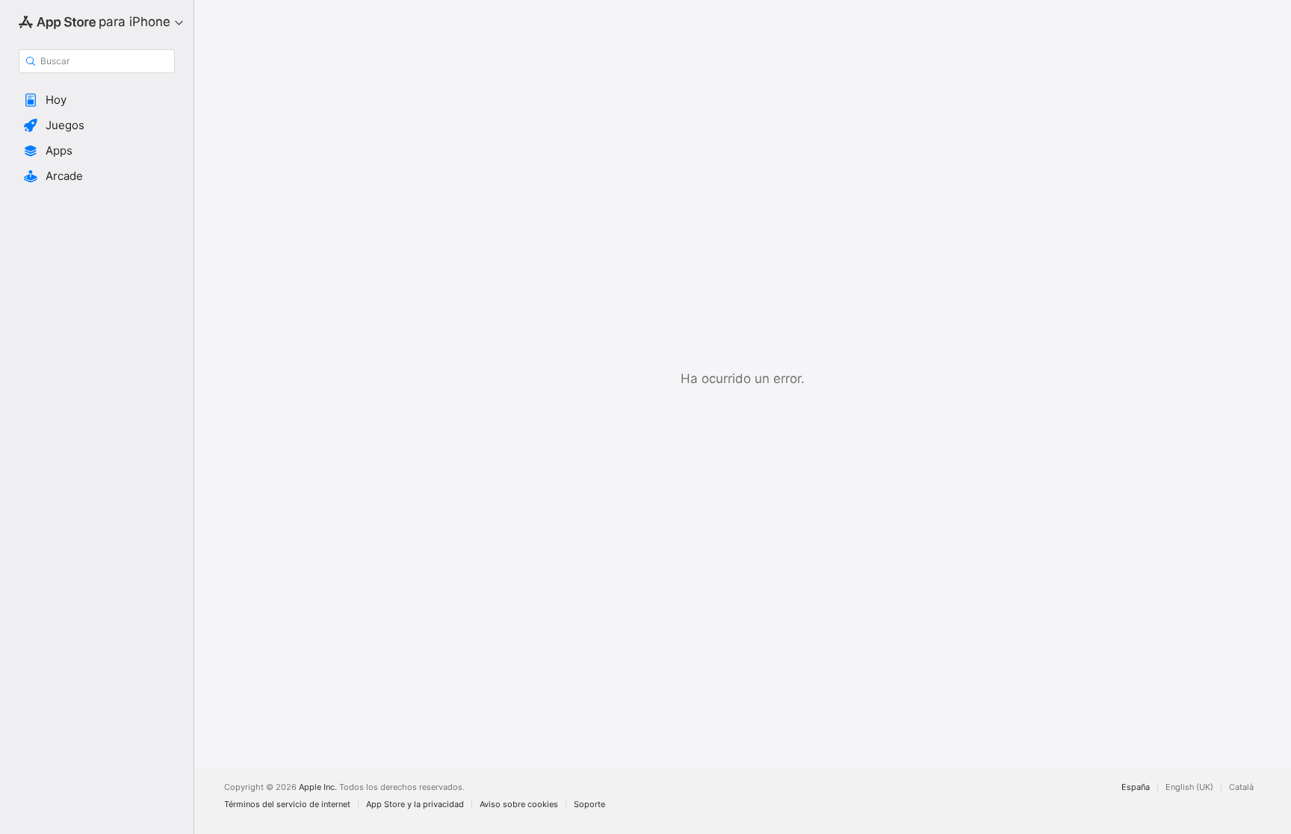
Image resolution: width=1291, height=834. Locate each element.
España (1135, 787)
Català (1241, 787)
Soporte (589, 804)
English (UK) (1189, 787)
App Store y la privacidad (415, 804)
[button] (96, 100)
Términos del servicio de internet (287, 804)
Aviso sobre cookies (519, 804)
